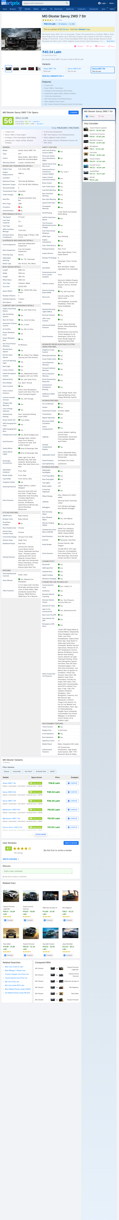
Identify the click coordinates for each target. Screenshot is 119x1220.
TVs (51, 9)
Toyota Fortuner (29, 944)
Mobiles (27, 9)
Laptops (44, 9)
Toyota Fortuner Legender (9, 908)
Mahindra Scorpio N (50, 908)
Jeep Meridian (67, 944)
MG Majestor (67, 908)
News (5, 9)
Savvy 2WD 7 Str (98, 69)
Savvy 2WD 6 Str (74, 69)
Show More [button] (40, 835)
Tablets (35, 9)
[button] (78, 76)
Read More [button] (111, 41)
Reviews (13, 9)
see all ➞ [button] (36, 121)
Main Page (82, 29)
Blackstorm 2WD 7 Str (11, 818)
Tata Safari (7, 944)
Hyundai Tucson (48, 944)
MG (73, 24)
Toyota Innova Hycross (28, 908)
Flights (112, 9)
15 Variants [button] (62, 24)
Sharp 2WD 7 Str (49, 69)
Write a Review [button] (71, 843)
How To (20, 9)
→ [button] (11, 859)
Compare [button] (73, 112)
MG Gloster (64, 29)
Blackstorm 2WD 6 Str (11, 810)
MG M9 (92, 177)
